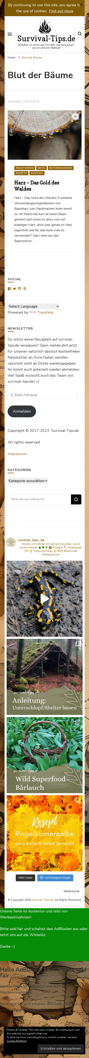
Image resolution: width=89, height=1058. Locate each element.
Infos (41, 168)
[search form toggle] (80, 34)
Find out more (61, 11)
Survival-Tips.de (46, 38)
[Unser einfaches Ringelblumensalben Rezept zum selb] (45, 833)
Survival (37, 173)
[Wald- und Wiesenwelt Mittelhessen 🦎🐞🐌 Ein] (45, 599)
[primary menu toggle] (10, 34)
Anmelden (22, 411)
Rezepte (21, 173)
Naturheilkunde (60, 168)
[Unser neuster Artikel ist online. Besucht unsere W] (45, 677)
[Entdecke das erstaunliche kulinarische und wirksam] (45, 755)
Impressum (17, 453)
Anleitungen (25, 168)
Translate (45, 312)
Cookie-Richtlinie (16, 1041)
